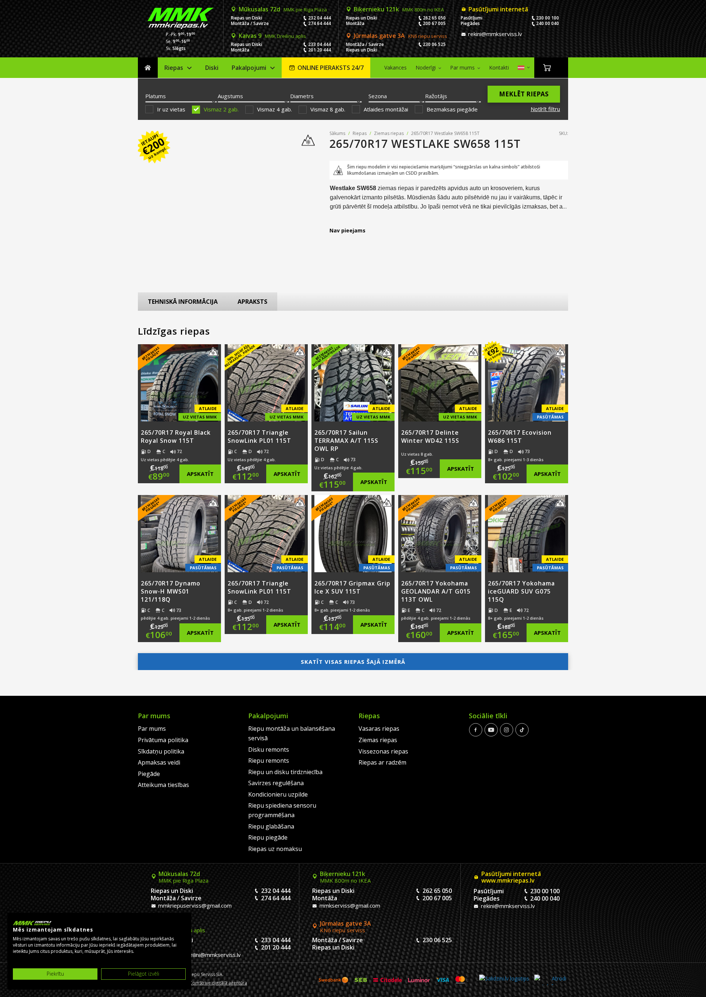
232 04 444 (319, 18)
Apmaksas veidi (159, 762)
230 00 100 (547, 18)
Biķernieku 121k (399, 9)
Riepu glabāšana (271, 826)
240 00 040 (547, 23)
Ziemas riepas (389, 133)
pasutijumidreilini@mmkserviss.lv (199, 954)
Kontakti (499, 67)
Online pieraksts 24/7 (330, 68)
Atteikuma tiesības (163, 785)
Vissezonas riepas (383, 751)
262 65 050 (434, 18)
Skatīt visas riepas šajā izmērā (353, 661)
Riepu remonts (268, 760)
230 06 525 (434, 44)
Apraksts (252, 302)
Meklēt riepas (524, 94)
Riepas (173, 68)
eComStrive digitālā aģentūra (217, 983)
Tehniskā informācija (183, 302)
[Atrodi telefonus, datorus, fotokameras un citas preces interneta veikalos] (550, 980)
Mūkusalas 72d (283, 9)
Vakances (395, 67)
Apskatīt (200, 473)
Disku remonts (268, 749)
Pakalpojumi (249, 68)
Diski (211, 68)
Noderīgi (426, 67)
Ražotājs (436, 96)
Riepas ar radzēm (382, 762)
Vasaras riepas (379, 728)
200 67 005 (434, 23)
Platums (155, 96)
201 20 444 (319, 50)
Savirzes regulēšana (276, 783)
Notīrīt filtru (545, 109)
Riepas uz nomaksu (275, 849)
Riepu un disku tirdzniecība (285, 772)
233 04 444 (319, 44)
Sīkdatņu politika (161, 751)
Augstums (230, 96)
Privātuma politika (163, 740)
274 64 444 (319, 23)
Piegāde (149, 774)
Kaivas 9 (272, 36)
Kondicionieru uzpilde (278, 794)
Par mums (462, 67)
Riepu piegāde (268, 837)
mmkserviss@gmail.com (349, 905)
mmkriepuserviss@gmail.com (194, 905)
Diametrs (302, 96)
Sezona (377, 96)
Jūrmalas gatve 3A (400, 36)
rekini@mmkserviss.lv (494, 34)
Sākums (148, 67)
